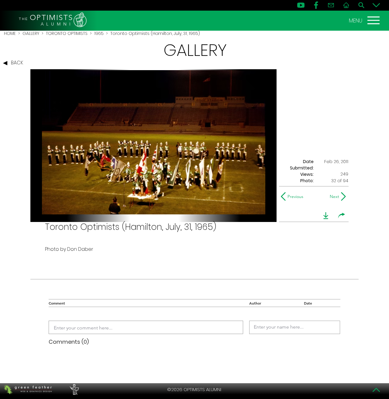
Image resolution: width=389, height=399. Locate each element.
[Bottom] (376, 5)
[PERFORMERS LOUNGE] (73, 390)
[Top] (376, 390)
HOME (10, 33)
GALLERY (30, 33)
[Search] (361, 5)
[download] (326, 216)
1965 (99, 33)
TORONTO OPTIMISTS (67, 33)
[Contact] (331, 5)
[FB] (316, 5)
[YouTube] (301, 5)
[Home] (346, 5)
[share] (342, 216)
